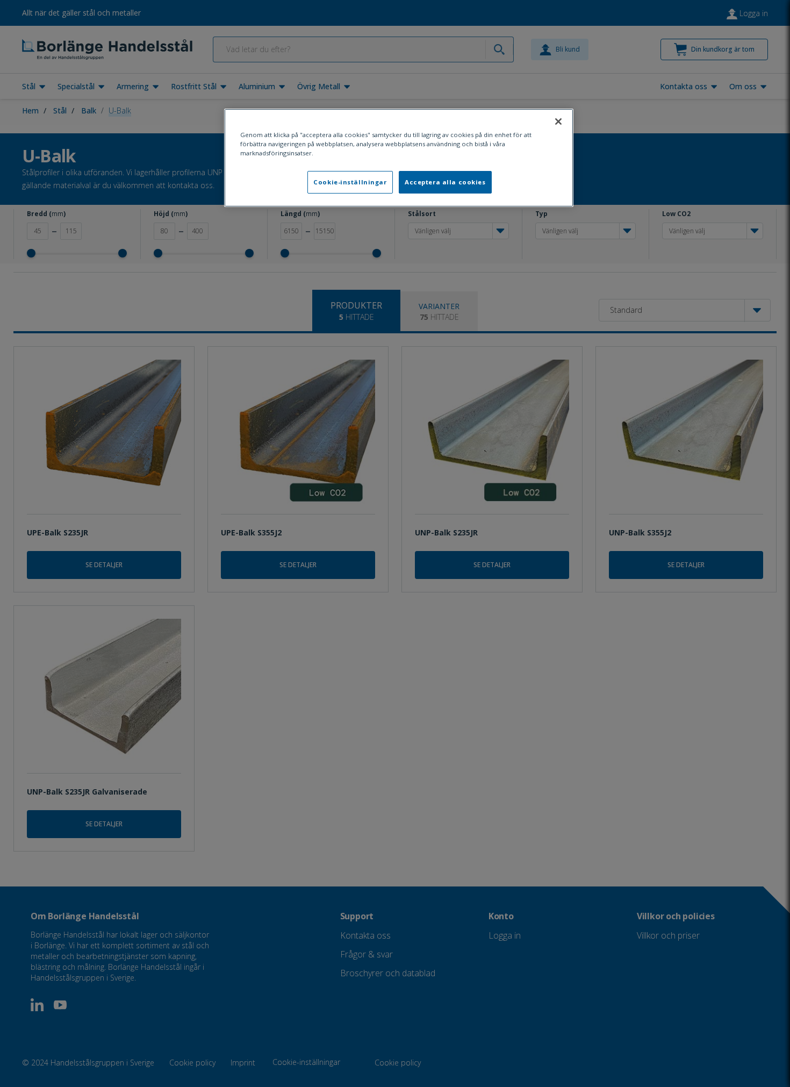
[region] (398, 158)
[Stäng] (558, 121)
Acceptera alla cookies (445, 182)
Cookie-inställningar (349, 182)
